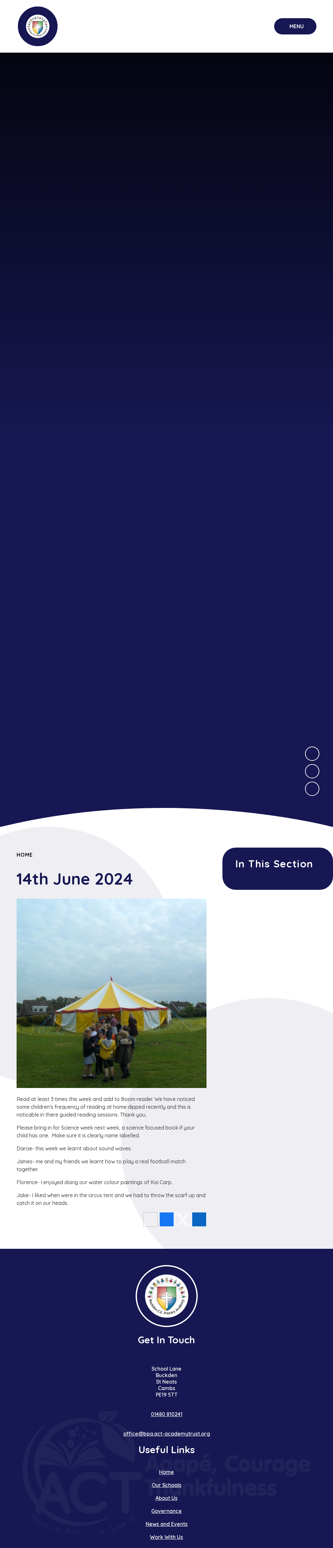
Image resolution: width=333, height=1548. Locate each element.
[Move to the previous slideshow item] (312, 771)
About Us (166, 1498)
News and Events (167, 1524)
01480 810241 (166, 1414)
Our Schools (166, 1485)
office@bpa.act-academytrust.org (166, 1433)
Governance (166, 1511)
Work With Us (166, 1537)
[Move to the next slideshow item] (312, 754)
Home (25, 854)
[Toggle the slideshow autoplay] (312, 789)
